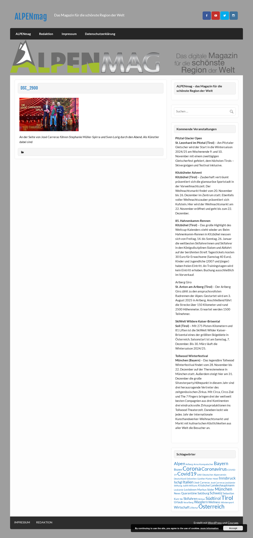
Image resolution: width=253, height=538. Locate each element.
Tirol (227, 497)
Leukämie (178, 489)
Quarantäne (189, 493)
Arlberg (189, 464)
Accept (233, 528)
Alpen (179, 463)
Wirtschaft (182, 507)
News (177, 493)
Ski (181, 498)
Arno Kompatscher (203, 464)
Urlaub (178, 502)
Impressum (69, 34)
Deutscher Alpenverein (214, 474)
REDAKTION (44, 522)
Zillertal (194, 507)
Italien (188, 482)
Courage (233, 522)
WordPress (215, 522)
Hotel (215, 478)
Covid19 (186, 474)
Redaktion (46, 34)
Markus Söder (205, 489)
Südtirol (213, 498)
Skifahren (190, 499)
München (223, 489)
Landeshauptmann (222, 485)
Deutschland (180, 478)
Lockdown (190, 489)
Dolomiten (192, 478)
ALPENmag (31, 16)
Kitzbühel (204, 485)
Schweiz (216, 493)
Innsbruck (227, 478)
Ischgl (178, 482)
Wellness (214, 502)
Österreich (211, 506)
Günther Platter (204, 478)
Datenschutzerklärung (100, 34)
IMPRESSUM (22, 522)
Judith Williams (190, 485)
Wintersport (227, 502)
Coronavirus (214, 469)
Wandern (201, 502)
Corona (192, 468)
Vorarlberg (188, 502)
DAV (199, 474)
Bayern (221, 463)
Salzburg (203, 493)
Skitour (201, 499)
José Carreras (202, 482)
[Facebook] (207, 15)
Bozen (178, 469)
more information (209, 528)
